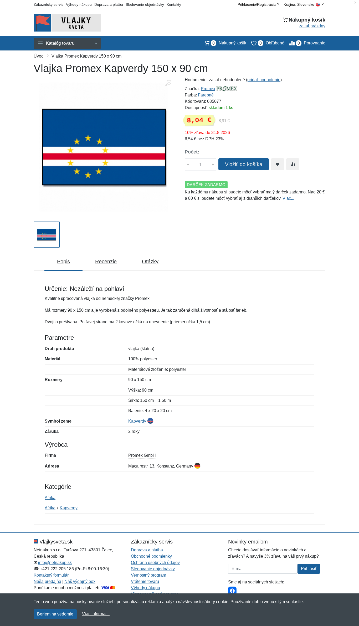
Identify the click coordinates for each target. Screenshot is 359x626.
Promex (208, 88)
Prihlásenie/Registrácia (257, 4)
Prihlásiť (309, 568)
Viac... (288, 198)
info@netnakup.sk (55, 562)
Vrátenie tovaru (145, 581)
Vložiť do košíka (243, 164)
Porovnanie (311, 43)
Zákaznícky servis (48, 4)
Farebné (206, 95)
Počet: (192, 152)
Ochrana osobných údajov (155, 562)
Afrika (50, 497)
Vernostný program (148, 575)
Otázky (150, 261)
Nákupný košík (229, 43)
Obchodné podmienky (151, 556)
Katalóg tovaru (60, 43)
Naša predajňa (47, 581)
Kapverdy (137, 421)
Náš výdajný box (79, 581)
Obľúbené (271, 43)
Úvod (39, 56)
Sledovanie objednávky (145, 4)
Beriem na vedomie (55, 614)
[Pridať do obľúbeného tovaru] (277, 164)
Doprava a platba (108, 4)
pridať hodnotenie (263, 80)
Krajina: (299, 5)
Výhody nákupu (79, 4)
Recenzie (106, 261)
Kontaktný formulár (51, 575)
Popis (63, 261)
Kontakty (174, 4)
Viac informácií (96, 614)
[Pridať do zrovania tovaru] (292, 164)
